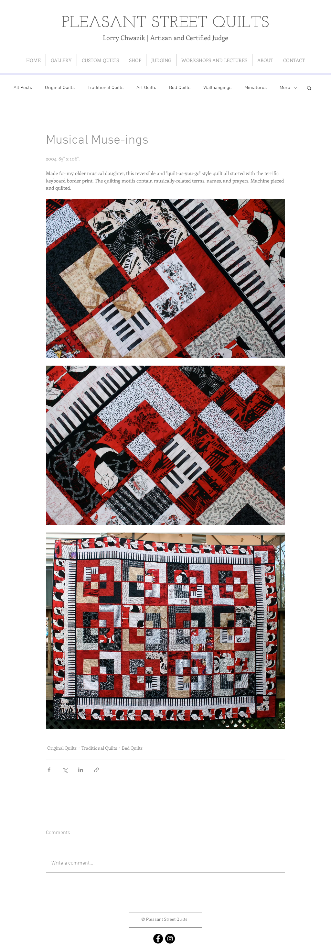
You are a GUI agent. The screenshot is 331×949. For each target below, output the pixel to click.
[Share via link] (96, 770)
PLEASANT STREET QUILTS (165, 23)
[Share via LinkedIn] (81, 770)
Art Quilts (146, 88)
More (285, 88)
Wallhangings (217, 88)
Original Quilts (60, 88)
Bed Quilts (179, 88)
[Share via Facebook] (49, 770)
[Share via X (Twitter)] (65, 770)
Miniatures (255, 88)
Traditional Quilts (105, 88)
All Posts (23, 88)
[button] (309, 87)
